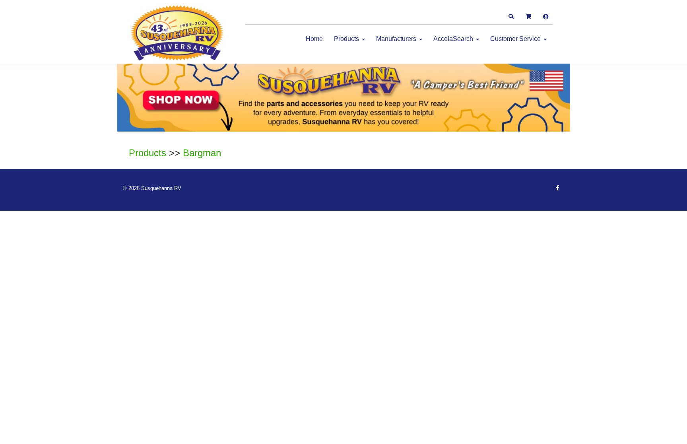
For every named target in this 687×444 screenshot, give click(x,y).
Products (346, 38)
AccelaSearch (453, 38)
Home (314, 38)
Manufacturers (396, 38)
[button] (511, 16)
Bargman (202, 152)
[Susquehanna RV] (178, 34)
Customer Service (515, 38)
